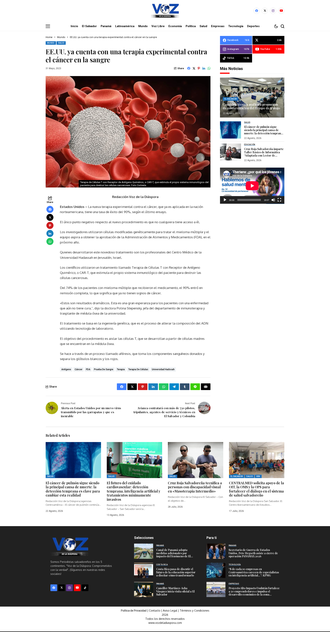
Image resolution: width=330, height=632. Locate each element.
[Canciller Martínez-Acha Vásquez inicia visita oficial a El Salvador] (143, 589)
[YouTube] (281, 11)
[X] (265, 11)
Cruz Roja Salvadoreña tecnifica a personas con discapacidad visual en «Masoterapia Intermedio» (195, 487)
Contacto (155, 610)
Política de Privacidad (133, 610)
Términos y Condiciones (194, 610)
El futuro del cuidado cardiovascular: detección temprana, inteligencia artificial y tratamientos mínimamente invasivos (133, 491)
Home (49, 37)
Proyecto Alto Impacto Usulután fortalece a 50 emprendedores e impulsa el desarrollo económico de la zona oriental (254, 593)
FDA (88, 369)
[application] (252, 186)
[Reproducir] (225, 200)
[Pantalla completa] (279, 200)
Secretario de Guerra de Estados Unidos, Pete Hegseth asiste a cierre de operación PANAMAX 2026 (253, 553)
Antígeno (66, 369)
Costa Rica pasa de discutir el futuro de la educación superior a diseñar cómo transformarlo (176, 572)
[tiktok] (85, 587)
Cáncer (78, 369)
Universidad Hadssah (163, 369)
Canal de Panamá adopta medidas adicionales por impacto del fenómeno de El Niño (173, 554)
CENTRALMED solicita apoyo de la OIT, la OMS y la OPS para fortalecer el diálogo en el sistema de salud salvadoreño (256, 489)
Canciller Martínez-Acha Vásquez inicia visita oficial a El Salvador (175, 591)
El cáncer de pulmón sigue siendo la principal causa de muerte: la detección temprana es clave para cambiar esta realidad (263, 133)
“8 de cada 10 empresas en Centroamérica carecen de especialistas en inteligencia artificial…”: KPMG (254, 572)
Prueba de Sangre (103, 369)
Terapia (121, 369)
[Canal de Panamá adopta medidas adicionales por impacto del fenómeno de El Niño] (143, 551)
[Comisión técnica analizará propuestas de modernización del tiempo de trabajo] (252, 98)
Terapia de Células (138, 369)
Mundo (61, 37)
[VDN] (165, 11)
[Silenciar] (273, 200)
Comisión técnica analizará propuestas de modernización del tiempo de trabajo (251, 106)
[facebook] (256, 11)
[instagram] (273, 11)
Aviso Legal (170, 610)
